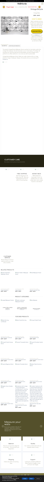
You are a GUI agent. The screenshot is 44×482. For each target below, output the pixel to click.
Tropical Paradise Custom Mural (36, 359)
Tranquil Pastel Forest (34, 337)
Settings (38, 478)
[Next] (26, 25)
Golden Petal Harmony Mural (36, 381)
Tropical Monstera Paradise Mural (21, 406)
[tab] (4, 46)
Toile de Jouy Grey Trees (35, 290)
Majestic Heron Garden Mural (7, 403)
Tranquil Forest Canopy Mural (7, 359)
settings (14, 479)
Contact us (5, 59)
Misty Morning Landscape (6, 337)
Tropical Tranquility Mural (20, 359)
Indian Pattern (18, 290)
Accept (24, 478)
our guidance (17, 428)
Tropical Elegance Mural (6, 381)
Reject (31, 478)
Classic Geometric (4, 290)
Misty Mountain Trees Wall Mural (35, 404)
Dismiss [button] (36, 0)
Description (4, 45)
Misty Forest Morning (19, 337)
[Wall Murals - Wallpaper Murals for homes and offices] (22, 4)
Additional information (14, 45)
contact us (36, 35)
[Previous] (3, 25)
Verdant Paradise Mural (20, 381)
